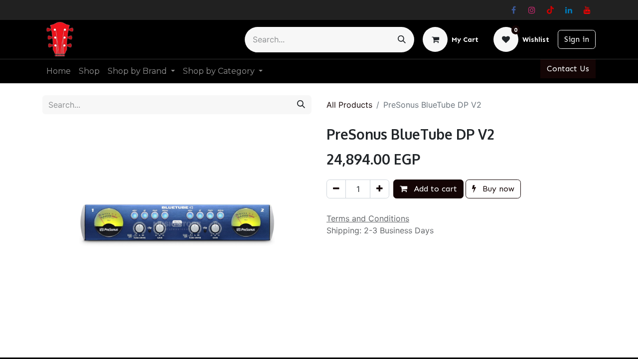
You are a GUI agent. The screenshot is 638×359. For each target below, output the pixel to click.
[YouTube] (587, 10)
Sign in (576, 39)
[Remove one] (336, 189)
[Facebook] (513, 10)
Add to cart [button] (434, 188)
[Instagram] (532, 10)
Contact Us (568, 68)
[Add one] (379, 189)
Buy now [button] (497, 188)
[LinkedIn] (569, 10)
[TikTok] (550, 10)
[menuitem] (58, 71)
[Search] (401, 39)
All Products (349, 105)
